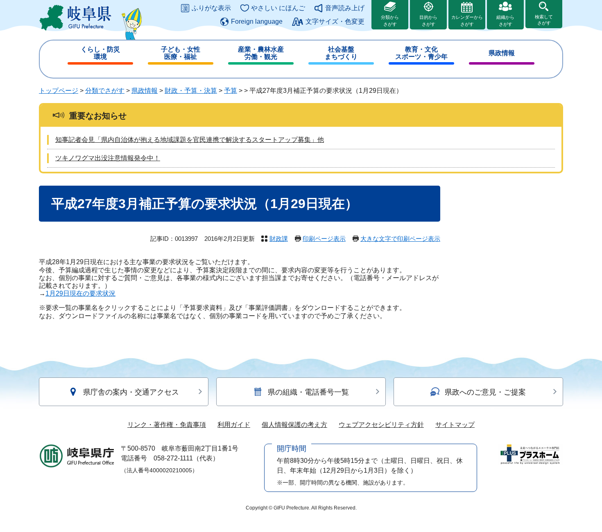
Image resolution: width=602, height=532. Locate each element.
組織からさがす (505, 21)
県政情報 (502, 52)
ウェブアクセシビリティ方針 (381, 424)
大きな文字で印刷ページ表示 (400, 238)
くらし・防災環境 (100, 53)
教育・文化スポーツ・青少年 (421, 53)
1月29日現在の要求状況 (80, 293)
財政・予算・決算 (191, 90)
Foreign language (257, 21)
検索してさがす (544, 19)
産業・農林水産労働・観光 (261, 53)
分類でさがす (104, 90)
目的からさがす (428, 21)
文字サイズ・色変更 (335, 21)
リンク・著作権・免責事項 (166, 424)
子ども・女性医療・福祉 (180, 53)
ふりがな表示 (211, 7)
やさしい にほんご (278, 7)
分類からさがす (390, 21)
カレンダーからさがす (467, 21)
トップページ (58, 90)
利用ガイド (233, 424)
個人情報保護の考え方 (294, 424)
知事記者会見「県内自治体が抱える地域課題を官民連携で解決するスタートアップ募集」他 (189, 139)
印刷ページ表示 (324, 238)
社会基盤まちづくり (341, 53)
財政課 (278, 238)
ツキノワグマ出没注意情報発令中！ (107, 158)
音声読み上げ (344, 7)
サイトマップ (455, 424)
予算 (230, 90)
